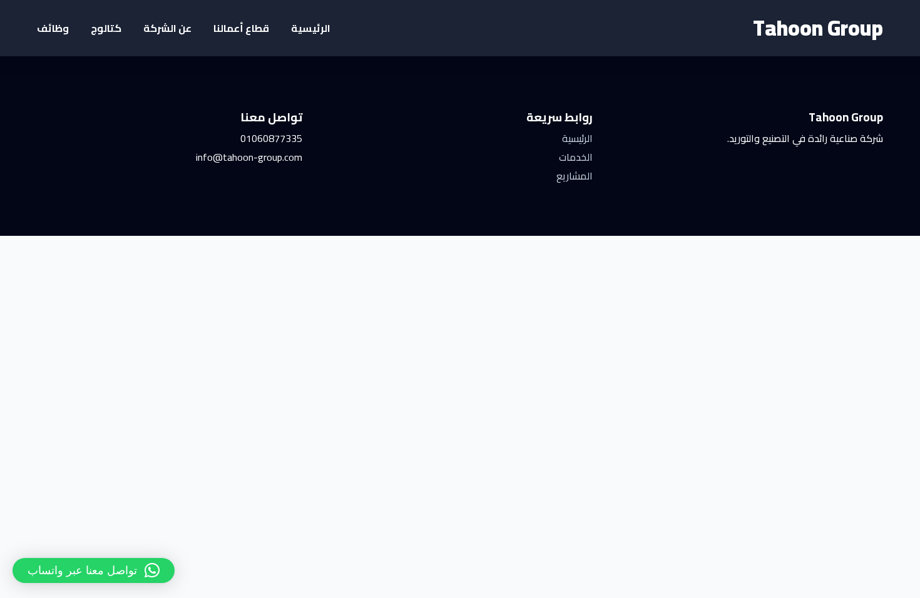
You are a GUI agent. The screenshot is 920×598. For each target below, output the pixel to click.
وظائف (53, 28)
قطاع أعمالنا (241, 28)
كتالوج (106, 28)
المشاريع (574, 175)
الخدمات (576, 157)
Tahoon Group (818, 28)
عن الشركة (167, 28)
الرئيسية (310, 28)
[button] (94, 570)
